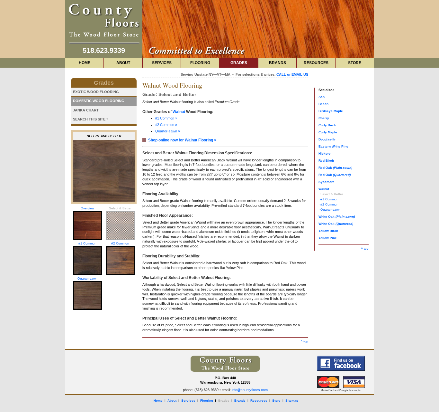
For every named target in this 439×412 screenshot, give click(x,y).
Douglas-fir (327, 139)
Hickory (324, 153)
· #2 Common (328, 204)
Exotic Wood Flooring (96, 92)
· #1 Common (328, 199)
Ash (321, 97)
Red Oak (335, 167)
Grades (238, 63)
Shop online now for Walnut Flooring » (182, 140)
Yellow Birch (328, 231)
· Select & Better (330, 194)
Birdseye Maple (330, 111)
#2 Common (120, 243)
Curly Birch (327, 125)
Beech (323, 104)
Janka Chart (86, 110)
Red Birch (326, 160)
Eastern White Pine (333, 146)
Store (354, 63)
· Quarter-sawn (329, 209)
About (123, 63)
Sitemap (291, 400)
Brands (277, 63)
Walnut (179, 112)
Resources (316, 63)
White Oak (336, 216)
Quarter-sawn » (167, 131)
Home (84, 63)
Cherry (323, 118)
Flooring (200, 63)
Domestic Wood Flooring (98, 101)
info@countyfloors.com (250, 390)
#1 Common (87, 243)
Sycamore (326, 182)
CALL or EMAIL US (292, 74)
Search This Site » (90, 119)
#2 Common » (166, 125)
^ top (304, 341)
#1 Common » (166, 118)
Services (162, 63)
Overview (87, 208)
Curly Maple (327, 132)
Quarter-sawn (87, 278)
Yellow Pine (327, 238)
